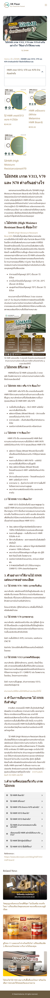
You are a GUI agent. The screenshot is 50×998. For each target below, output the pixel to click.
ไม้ (22, 50)
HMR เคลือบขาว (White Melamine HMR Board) (37, 116)
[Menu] (46, 5)
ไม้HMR (26, 50)
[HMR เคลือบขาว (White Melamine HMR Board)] (37, 97)
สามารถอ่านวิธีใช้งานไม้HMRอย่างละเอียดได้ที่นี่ (22, 691)
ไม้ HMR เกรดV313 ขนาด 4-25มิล (14, 117)
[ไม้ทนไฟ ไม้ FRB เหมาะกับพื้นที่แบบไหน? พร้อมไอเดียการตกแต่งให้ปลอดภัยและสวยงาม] (25, 963)
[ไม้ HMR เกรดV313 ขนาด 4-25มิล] (15, 100)
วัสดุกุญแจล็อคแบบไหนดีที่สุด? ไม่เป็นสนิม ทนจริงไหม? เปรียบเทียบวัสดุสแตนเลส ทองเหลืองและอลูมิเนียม (24, 906)
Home (6, 59)
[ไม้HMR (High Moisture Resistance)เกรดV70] (15, 145)
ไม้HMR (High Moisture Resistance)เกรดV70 (15, 165)
